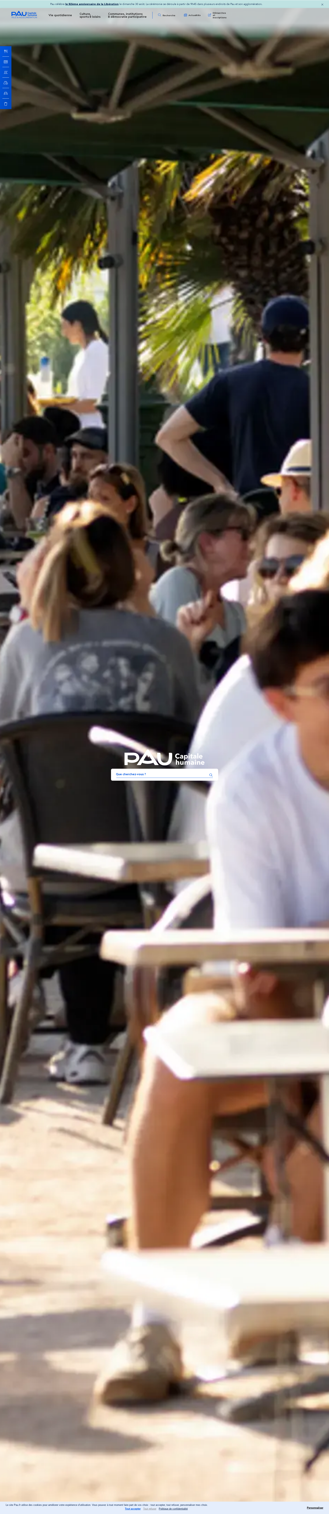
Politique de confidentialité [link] (173, 1508)
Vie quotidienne (60, 15)
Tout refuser (149, 1508)
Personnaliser (315, 1507)
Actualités (194, 15)
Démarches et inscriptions (220, 15)
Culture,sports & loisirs (90, 15)
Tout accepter (133, 1508)
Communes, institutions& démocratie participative (127, 15)
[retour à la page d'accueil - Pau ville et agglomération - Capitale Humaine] (24, 17)
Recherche (169, 15)
